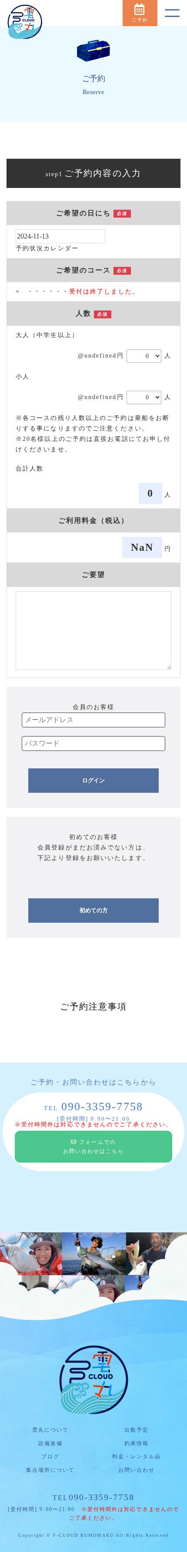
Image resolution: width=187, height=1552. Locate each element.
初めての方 (94, 910)
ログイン (93, 780)
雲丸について (50, 1430)
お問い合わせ (136, 1470)
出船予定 (136, 1430)
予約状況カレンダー (47, 248)
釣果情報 (136, 1443)
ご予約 (139, 19)
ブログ (50, 1456)
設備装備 (50, 1443)
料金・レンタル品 (136, 1456)
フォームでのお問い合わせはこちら (93, 1146)
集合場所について (50, 1470)
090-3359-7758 (93, 1497)
